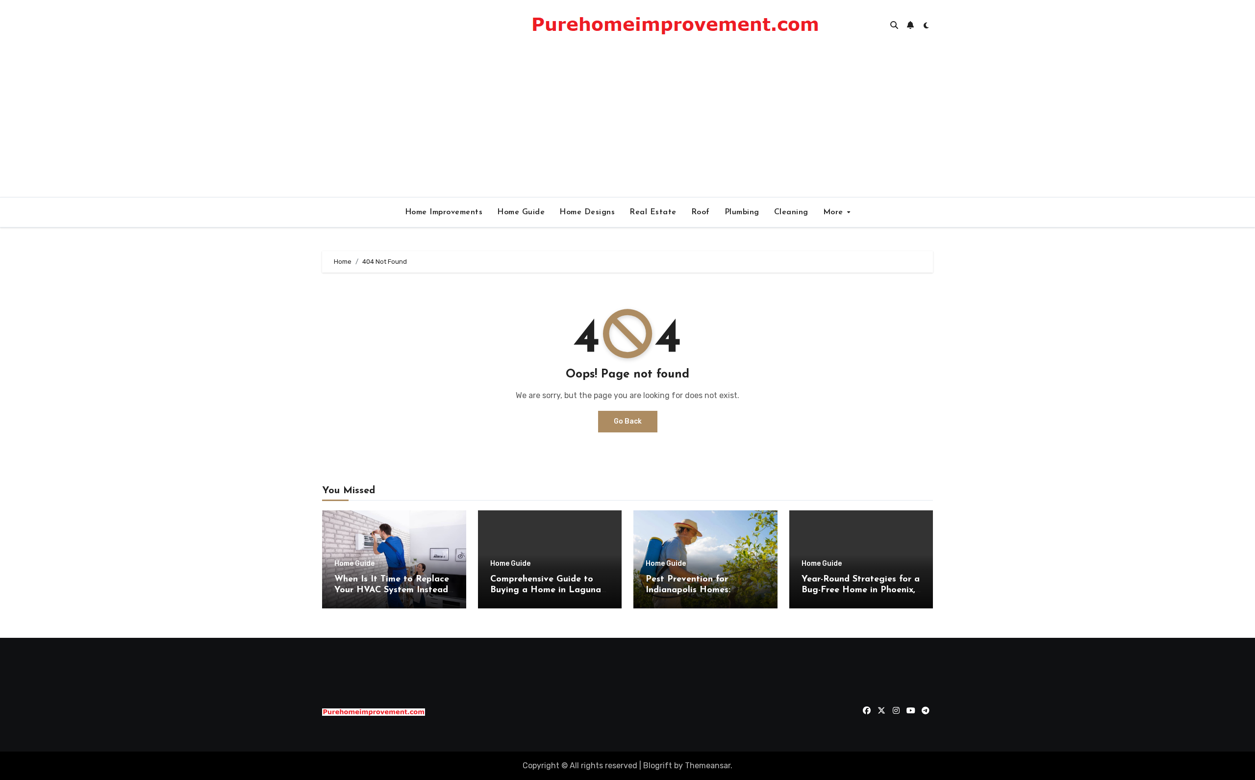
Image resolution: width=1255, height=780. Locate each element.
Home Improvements (444, 212)
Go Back (628, 421)
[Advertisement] (627, 123)
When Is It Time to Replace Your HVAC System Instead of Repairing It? (391, 590)
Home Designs (587, 212)
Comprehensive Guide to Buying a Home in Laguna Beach (545, 590)
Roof (700, 212)
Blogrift (657, 765)
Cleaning (791, 212)
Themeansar (707, 765)
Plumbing (742, 212)
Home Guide (521, 212)
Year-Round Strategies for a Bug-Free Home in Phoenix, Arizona (861, 590)
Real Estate (653, 212)
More (834, 212)
